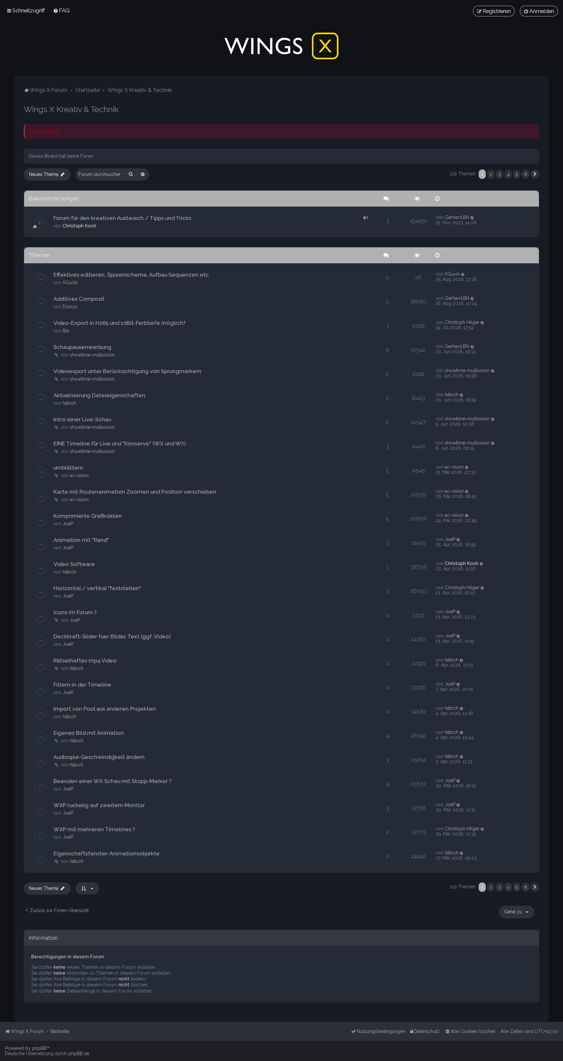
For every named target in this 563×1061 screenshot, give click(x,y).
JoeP (68, 523)
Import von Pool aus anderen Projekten (104, 708)
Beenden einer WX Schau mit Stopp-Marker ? (112, 781)
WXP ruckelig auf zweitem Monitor (99, 805)
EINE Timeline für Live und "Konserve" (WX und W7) (119, 443)
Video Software (74, 564)
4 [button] (508, 174)
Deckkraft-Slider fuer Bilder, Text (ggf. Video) (112, 636)
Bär (66, 330)
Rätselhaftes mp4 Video (85, 660)
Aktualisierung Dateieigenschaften (99, 395)
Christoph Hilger (462, 322)
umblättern (68, 467)
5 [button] (517, 174)
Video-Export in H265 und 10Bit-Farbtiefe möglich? (119, 323)
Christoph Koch (79, 225)
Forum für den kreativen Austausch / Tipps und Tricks (122, 218)
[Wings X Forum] (281, 46)
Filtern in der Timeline (82, 684)
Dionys (70, 306)
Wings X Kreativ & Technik (71, 109)
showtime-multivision (92, 354)
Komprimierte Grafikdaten (87, 516)
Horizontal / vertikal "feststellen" (97, 588)
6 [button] (525, 174)
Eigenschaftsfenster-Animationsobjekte (106, 853)
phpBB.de (78, 1053)
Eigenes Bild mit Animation (88, 733)
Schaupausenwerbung (82, 347)
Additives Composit (79, 299)
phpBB (39, 1048)
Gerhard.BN (457, 217)
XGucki (70, 282)
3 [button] (499, 174)
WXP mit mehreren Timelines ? (94, 829)
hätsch (69, 403)
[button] (535, 174)
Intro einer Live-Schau (82, 419)
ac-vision (79, 475)
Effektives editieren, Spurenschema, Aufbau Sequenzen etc (131, 274)
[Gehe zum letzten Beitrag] (472, 217)
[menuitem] (61, 10)
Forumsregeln (45, 131)
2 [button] (491, 174)
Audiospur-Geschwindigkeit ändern (99, 757)
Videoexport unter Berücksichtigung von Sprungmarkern (127, 371)
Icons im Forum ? (75, 612)
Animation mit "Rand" (81, 540)
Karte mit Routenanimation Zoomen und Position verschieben (134, 491)
